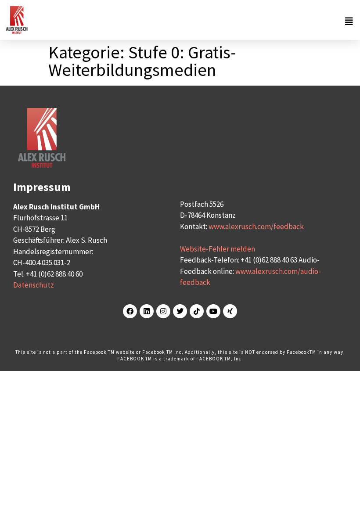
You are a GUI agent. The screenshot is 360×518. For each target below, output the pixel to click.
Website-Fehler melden (217, 249)
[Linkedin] (147, 311)
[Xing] (230, 311)
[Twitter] (180, 311)
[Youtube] (213, 311)
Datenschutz (33, 285)
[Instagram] (163, 311)
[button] (193, 21)
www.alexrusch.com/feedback (256, 226)
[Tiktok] (197, 311)
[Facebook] (130, 311)
